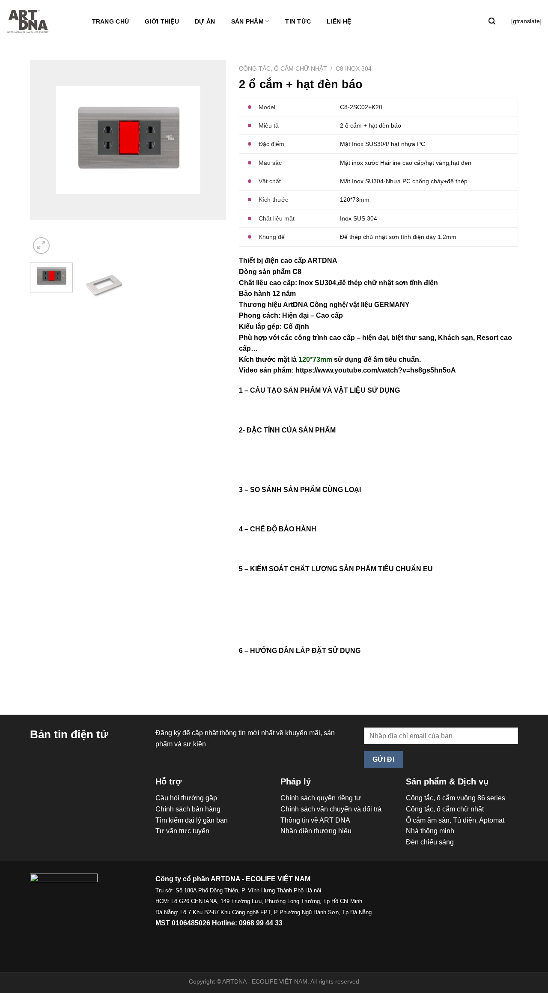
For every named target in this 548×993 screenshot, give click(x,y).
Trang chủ (110, 21)
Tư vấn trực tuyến (182, 831)
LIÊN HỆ (339, 21)
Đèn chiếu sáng (430, 842)
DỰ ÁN (205, 21)
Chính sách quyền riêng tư (320, 798)
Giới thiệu (162, 21)
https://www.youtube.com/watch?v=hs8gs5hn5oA (375, 370)
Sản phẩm (247, 21)
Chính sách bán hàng (187, 809)
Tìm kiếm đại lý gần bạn (191, 820)
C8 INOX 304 (354, 69)
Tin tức (298, 21)
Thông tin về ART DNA (315, 820)
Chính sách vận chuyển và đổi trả (330, 809)
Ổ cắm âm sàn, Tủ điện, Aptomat (455, 820)
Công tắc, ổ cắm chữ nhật (283, 69)
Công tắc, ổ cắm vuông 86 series (455, 798)
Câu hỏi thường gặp (186, 798)
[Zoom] (41, 245)
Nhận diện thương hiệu (315, 831)
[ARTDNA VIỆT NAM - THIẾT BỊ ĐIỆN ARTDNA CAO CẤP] (27, 21)
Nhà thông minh (430, 831)
